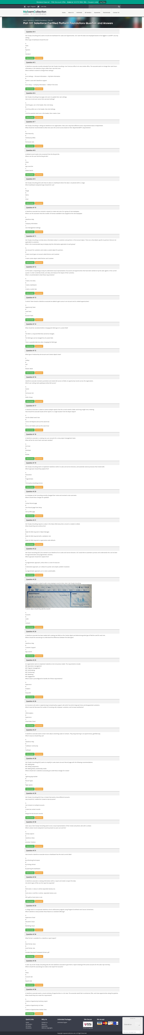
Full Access (39, 58)
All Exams (28, 1026)
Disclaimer (29, 1028)
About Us (71, 12)
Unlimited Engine (62, 1022)
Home (64, 12)
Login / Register (31, 6)
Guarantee (97, 12)
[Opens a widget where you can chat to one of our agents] (132, 1025)
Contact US (116, 12)
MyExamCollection (34, 12)
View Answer (30, 58)
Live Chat (43, 6)
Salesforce (31, 20)
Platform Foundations (41, 20)
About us (44, 1024)
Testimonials (106, 12)
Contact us (45, 1022)
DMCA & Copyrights (47, 1028)
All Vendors (88, 12)
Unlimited (79, 12)
